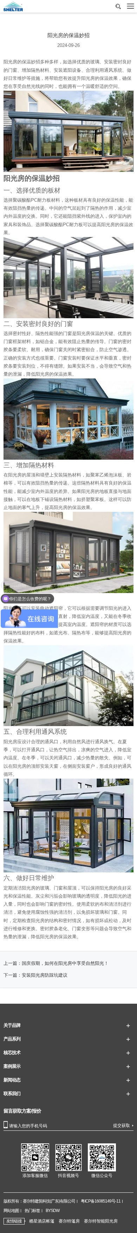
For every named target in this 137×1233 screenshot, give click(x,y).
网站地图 (11, 1210)
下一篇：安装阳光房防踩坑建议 (35, 975)
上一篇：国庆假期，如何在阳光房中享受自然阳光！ (56, 963)
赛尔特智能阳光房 (101, 1221)
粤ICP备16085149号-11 (100, 1201)
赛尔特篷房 (69, 1221)
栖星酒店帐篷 (41, 1221)
